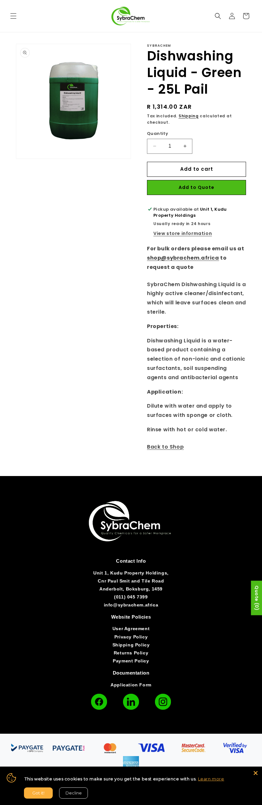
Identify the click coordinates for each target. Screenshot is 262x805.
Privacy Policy (131, 636)
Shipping (189, 116)
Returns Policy (131, 652)
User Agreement (131, 628)
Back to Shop (165, 446)
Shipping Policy (131, 644)
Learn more (211, 778)
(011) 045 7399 (131, 596)
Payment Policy (131, 660)
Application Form (131, 684)
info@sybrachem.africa (131, 604)
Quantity (157, 133)
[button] (13, 16)
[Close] (255, 773)
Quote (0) (256, 598)
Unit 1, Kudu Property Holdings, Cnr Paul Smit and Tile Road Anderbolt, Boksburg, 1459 (131, 580)
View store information (182, 233)
